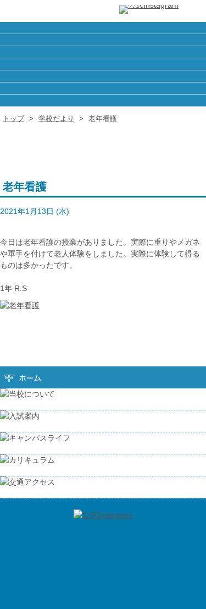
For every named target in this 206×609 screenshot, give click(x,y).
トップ (13, 118)
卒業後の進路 (103, 40)
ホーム (103, 28)
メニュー (192, 11)
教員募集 (103, 52)
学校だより (56, 118)
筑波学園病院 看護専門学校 (44, 11)
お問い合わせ (103, 88)
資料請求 (103, 76)
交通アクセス (103, 100)
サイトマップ (103, 64)
